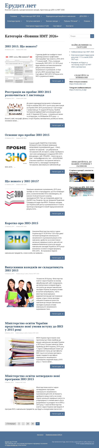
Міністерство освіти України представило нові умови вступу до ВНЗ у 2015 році (34, 326)
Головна (13, 16)
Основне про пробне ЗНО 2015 (27, 135)
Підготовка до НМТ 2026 (30, 16)
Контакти (69, 26)
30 (33, 424)
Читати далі (56, 81)
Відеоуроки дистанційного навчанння (60, 16)
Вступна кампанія (33, 21)
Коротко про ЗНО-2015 (21, 223)
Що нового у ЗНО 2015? (22, 181)
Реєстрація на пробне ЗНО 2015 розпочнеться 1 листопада (28, 93)
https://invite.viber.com (77, 84)
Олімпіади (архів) (13, 21)
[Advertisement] (81, 126)
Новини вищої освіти (22, 274)
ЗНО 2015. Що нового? (21, 46)
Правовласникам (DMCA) (54, 435)
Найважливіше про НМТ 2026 (82, 52)
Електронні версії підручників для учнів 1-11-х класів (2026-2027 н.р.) (82, 57)
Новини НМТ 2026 (21, 49)
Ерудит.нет (20, 5)
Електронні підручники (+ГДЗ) (37, 26)
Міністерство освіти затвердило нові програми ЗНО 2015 (32, 377)
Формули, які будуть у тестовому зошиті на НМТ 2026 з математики (81, 64)
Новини (87, 21)
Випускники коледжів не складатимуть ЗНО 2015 (34, 268)
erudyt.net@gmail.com (87, 443)
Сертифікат (57, 26)
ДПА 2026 (83, 16)
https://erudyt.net (12, 445)
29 (28, 424)
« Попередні (10, 424)
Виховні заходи (52, 21)
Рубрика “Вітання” (71, 21)
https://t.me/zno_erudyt (77, 90)
